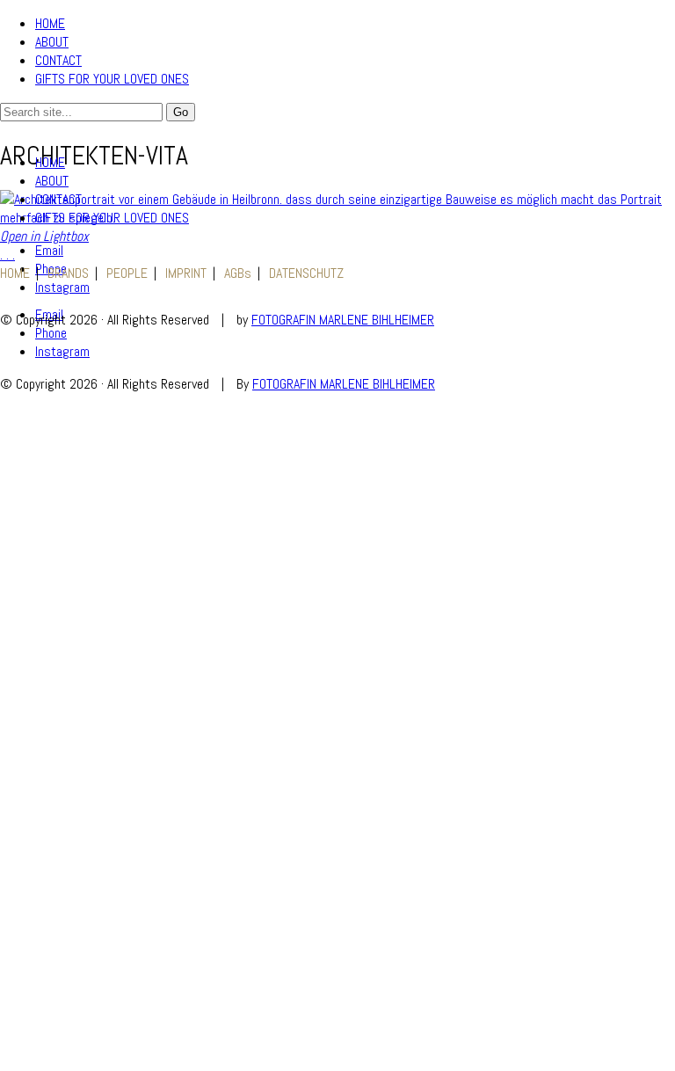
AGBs (237, 273)
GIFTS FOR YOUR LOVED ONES (112, 78)
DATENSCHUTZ (306, 273)
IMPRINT (186, 273)
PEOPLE (127, 273)
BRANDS (68, 273)
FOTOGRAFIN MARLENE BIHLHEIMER (342, 319)
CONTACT (58, 60)
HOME (50, 23)
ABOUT (52, 42)
